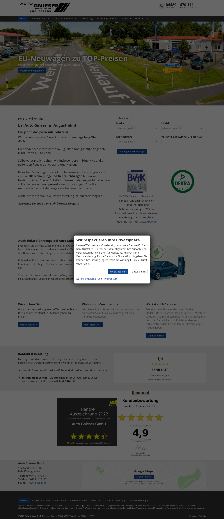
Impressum (110, 278)
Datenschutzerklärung (89, 278)
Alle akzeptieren (118, 271)
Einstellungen (139, 271)
